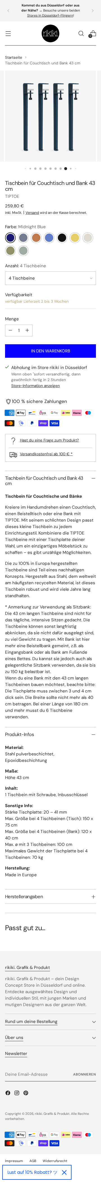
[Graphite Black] (62, 237)
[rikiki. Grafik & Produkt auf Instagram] (17, 1094)
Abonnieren (84, 1074)
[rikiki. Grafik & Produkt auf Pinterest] (26, 1094)
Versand (32, 212)
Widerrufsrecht (55, 1161)
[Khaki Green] (10, 250)
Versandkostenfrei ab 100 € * (46, 453)
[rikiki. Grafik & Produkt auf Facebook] (8, 1094)
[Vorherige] (8, 10)
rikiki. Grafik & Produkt (52, 1113)
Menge (12, 319)
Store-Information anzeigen (35, 385)
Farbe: (25, 227)
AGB (32, 1161)
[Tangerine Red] (36, 237)
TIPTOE (12, 196)
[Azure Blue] (49, 237)
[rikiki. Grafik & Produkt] (50, 33)
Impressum (14, 1161)
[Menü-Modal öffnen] (8, 33)
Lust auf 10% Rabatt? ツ (32, 1172)
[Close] (64, 1172)
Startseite (13, 57)
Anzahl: (25, 266)
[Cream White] (87, 237)
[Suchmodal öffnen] (81, 33)
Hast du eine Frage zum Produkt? (49, 440)
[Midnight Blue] (10, 237)
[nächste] (92, 10)
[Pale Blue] (23, 237)
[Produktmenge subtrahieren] (10, 330)
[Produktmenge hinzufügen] (27, 330)
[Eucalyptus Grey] (23, 250)
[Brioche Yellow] (75, 237)
